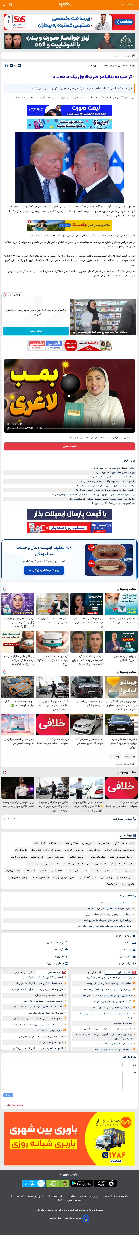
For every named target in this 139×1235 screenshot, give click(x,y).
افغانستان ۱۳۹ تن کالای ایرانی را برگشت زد (42, 978)
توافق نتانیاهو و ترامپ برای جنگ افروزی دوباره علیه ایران (104, 926)
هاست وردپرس (12, 871)
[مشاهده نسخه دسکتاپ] (4, 4)
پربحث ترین (20, 972)
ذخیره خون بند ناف (100, 871)
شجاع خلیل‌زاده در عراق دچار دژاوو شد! (112, 1049)
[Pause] (74, 332)
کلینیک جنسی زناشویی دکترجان (43, 864)
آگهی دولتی (18, 1196)
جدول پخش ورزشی (54, 963)
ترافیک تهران (125, 957)
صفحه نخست (122, 1196)
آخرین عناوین (123, 972)
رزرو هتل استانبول (76, 857)
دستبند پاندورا (93, 850)
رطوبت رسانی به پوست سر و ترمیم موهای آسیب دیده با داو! (105, 490)
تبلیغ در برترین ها (35, 1196)
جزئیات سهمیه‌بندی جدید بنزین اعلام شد (43, 1001)
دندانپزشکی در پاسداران (50, 871)
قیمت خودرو (125, 950)
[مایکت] (33, 1184)
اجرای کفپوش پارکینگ (63, 878)
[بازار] (57, 1184)
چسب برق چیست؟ (123, 1023)
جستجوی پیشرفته (73, 1200)
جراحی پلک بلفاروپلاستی (122, 864)
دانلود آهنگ (21, 850)
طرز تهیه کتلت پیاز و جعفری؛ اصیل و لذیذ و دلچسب (37, 989)
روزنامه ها (126, 943)
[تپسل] (4, 295)
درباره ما (82, 1196)
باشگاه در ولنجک (19, 857)
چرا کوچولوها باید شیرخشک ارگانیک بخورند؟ (113, 503)
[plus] (19, 65)
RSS (60, 1200)
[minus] (11, 65)
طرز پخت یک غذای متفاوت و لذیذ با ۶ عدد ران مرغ (37, 1007)
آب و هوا (59, 950)
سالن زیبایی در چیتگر (76, 871)
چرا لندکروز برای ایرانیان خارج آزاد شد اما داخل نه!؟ (107, 996)
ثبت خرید (36, 331)
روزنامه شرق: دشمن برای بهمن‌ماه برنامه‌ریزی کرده (107, 920)
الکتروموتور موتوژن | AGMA (120, 885)
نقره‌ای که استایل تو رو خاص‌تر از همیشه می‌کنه (112, 477)
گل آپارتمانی (37, 857)
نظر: (134, 1073)
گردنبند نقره (39, 843)
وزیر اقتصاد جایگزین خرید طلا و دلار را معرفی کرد (38, 983)
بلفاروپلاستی (88, 843)
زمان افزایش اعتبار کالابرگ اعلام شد (46, 1013)
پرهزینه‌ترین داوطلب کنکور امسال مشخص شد (109, 1008)
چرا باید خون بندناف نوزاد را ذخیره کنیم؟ (115, 472)
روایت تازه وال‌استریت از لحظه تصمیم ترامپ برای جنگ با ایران (104, 1015)
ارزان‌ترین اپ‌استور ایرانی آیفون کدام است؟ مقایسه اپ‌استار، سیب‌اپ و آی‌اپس (103, 1036)
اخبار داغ (92, 972)
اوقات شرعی (125, 963)
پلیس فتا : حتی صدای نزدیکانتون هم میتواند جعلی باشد (108, 481)
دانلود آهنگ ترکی (87, 878)
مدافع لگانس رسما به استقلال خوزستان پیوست (108, 983)
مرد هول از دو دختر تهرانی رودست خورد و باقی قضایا (37, 1025)
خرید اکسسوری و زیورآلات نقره (119, 850)
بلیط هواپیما (104, 843)
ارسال (8, 1095)
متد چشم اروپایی (55, 857)
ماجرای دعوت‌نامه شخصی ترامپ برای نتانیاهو (109, 909)
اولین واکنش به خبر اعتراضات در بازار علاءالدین (40, 1037)
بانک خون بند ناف (40, 878)
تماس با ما (70, 1196)
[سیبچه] (105, 1184)
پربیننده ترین (53, 972)
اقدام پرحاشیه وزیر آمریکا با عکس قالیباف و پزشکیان (38, 1048)
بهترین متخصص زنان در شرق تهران (117, 878)
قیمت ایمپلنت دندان (124, 843)
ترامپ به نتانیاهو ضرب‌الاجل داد (116, 903)
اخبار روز (109, 1196)
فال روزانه (59, 957)
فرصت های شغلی (54, 1196)
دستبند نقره (54, 843)
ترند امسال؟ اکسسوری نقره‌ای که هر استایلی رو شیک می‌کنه (106, 486)
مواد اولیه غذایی (97, 857)
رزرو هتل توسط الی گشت (121, 857)
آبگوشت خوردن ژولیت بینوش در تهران (112, 1001)
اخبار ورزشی (95, 1196)
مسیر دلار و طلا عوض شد (51, 1043)
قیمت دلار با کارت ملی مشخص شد (115, 1044)
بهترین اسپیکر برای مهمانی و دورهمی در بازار (113, 468)
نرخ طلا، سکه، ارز (55, 943)
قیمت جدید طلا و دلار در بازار (49, 995)
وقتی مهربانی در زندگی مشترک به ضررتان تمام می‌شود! (106, 1029)
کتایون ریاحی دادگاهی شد (49, 1031)
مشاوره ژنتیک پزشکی (124, 871)
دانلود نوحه (29, 871)
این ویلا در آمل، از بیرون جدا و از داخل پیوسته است (106, 989)
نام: (134, 1065)
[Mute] (79, 332)
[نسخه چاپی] (6, 65)
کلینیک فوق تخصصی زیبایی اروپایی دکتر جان (84, 864)
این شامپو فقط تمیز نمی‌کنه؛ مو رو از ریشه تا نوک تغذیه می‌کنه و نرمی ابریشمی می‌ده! (93, 494)
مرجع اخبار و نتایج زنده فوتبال (45, 850)
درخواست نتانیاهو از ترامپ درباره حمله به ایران (108, 914)
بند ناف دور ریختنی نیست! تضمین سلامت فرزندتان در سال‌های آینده (102, 499)
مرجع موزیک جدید (73, 850)
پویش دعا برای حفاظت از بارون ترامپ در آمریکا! (109, 978)
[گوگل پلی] (81, 1184)
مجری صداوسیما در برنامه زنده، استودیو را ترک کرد (37, 1019)
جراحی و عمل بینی (18, 878)
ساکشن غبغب (71, 843)
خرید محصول (69, 446)
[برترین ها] (65, 4)
